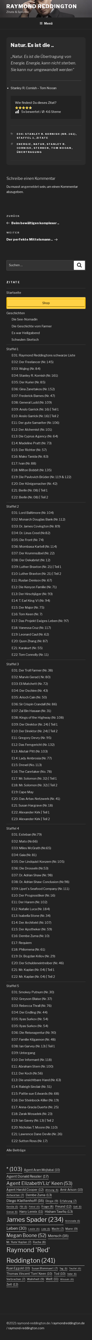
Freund (63, 1206)
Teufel (75, 1268)
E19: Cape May (23, 792)
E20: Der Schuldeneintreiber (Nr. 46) (38, 963)
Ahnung (51, 1190)
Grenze (12, 1212)
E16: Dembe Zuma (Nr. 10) (30, 936)
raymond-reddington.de (33, 1323)
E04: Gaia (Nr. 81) (24, 855)
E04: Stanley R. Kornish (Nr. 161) (46, 133)
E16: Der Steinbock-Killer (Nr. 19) (35, 1100)
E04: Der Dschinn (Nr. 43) (30, 691)
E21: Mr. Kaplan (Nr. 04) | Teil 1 (33, 970)
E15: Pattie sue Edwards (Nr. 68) (35, 1094)
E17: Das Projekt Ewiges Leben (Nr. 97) (40, 621)
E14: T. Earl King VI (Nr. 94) (31, 601)
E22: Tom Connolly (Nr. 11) (30, 655)
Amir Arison (71, 1189)
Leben (16, 1228)
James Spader (35, 1219)
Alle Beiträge (16, 1150)
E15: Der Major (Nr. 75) (28, 607)
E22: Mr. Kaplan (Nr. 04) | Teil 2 (33, 977)
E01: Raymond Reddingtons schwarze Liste (43, 355)
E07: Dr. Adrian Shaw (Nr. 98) (32, 875)
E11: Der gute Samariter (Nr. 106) (35, 423)
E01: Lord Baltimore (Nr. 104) (33, 513)
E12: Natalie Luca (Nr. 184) (31, 909)
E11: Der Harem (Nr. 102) (29, 902)
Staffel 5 (12, 986)
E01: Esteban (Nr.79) (27, 834)
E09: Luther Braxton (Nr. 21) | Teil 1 (36, 567)
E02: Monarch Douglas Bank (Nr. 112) (38, 519)
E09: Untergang (23, 1053)
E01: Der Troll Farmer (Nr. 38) (32, 670)
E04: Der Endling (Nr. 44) (29, 1012)
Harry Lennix (31, 1211)
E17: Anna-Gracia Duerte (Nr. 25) (35, 1107)
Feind (34, 1206)
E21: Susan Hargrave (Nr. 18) (32, 805)
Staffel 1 (25, 137)
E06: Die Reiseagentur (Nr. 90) (34, 1033)
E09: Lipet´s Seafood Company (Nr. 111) (40, 889)
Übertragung (29, 152)
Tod (59, 1273)
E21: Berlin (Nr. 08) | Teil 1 (30, 490)
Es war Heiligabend (26, 333)
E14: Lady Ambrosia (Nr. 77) (32, 758)
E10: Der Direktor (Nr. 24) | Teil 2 (35, 731)
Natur (39, 144)
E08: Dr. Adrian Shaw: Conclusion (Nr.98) (40, 882)
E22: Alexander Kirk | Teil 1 (31, 812)
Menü (48, 23)
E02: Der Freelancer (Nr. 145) (32, 362)
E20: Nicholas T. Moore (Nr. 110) (35, 1127)
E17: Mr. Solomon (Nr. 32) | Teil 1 (34, 778)
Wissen (67, 1279)
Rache (39, 1242)
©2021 (11, 1323)
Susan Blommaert (45, 1268)
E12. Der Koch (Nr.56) (27, 1073)
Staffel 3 (12, 664)
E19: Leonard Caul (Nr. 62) (30, 634)
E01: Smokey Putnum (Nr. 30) (33, 992)
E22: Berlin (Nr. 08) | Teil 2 (30, 497)
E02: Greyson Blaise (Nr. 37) (32, 999)
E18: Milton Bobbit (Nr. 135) (32, 470)
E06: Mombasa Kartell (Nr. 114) (34, 547)
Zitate (42, 137)
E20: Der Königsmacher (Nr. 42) (34, 484)
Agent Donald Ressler (27, 1176)
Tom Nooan (61, 147)
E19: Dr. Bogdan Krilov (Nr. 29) (33, 956)
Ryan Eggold (18, 1268)
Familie (12, 1206)
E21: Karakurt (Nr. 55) (27, 648)
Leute (34, 1228)
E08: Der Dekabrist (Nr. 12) (31, 560)
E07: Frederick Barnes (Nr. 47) (33, 396)
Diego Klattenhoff (25, 1201)
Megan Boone (26, 1235)
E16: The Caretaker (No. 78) (32, 772)
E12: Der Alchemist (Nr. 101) (32, 430)
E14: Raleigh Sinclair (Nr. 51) (32, 1087)
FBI (23, 1206)
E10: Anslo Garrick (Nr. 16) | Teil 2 (35, 416)
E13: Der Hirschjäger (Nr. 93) (32, 594)
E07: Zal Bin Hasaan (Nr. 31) (31, 711)
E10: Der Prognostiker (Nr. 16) (33, 895)
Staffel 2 (12, 506)
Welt (52, 1279)
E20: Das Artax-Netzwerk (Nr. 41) (36, 799)
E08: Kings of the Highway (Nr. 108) (38, 718)
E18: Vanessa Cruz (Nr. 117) (31, 628)
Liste (45, 1229)
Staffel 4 (12, 828)
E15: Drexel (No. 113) (27, 765)
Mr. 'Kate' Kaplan (18, 1242)
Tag (63, 1268)
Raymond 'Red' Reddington (30, 1255)
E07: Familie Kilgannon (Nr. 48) (34, 1040)
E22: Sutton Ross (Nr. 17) (29, 1141)
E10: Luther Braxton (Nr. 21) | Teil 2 (36, 574)
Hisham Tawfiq (59, 1212)
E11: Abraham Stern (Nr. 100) (32, 1066)
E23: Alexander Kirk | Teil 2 (31, 819)
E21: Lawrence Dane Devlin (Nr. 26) (37, 1134)
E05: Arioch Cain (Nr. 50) (29, 697)
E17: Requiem (22, 943)
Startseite (13, 293)
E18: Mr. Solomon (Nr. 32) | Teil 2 (34, 785)
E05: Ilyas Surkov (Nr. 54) (30, 1019)
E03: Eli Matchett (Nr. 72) (30, 684)
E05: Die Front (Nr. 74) (28, 540)
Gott (77, 1206)
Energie (24, 144)
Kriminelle (72, 1221)
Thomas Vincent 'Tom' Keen (29, 1273)
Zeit (12, 1284)
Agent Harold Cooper (25, 1190)
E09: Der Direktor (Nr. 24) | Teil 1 (35, 724)
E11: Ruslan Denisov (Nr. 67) (32, 580)
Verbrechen (15, 1279)
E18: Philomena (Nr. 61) (28, 949)
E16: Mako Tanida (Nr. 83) (30, 457)
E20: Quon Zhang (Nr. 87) (30, 641)
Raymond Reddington (41, 6)
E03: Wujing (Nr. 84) (26, 369)
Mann (71, 1228)
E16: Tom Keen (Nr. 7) (27, 614)
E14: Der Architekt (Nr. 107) (31, 923)
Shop (46, 303)
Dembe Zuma (39, 1195)
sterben (41, 147)
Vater (72, 1274)
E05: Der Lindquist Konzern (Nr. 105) (38, 862)
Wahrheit (35, 1279)
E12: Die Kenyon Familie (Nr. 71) (34, 587)
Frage (47, 1206)
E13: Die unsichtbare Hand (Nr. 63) (36, 1080)
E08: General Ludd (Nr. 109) (32, 402)
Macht (58, 1228)
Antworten (15, 1195)
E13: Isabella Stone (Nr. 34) (31, 916)
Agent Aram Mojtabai (42, 1170)
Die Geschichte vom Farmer (32, 326)
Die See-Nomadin (24, 319)
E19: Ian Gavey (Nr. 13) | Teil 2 (33, 1120)
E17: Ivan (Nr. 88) (24, 463)
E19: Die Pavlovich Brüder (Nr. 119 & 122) (41, 477)
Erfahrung (68, 1201)
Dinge (52, 1201)
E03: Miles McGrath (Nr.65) (31, 848)
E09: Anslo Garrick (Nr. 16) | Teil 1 (35, 409)
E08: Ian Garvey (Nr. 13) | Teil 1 (33, 1046)
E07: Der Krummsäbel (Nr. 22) (33, 553)
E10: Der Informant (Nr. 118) (32, 1060)
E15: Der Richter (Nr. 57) (29, 450)
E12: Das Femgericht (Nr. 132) (33, 745)
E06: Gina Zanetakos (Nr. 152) (33, 389)
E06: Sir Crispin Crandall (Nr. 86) (34, 704)
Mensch (58, 1236)
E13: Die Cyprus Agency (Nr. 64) (35, 436)
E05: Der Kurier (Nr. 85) (28, 382)
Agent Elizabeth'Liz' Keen (39, 1183)
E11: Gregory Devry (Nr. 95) (31, 738)
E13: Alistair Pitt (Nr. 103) (30, 751)
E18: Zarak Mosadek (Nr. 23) (32, 1114)
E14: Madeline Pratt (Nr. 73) (32, 443)
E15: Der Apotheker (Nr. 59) (32, 929)
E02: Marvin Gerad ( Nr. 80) (31, 677)
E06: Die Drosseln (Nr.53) (30, 868)
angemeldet (30, 187)
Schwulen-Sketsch (25, 340)
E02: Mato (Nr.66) (25, 841)
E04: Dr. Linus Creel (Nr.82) (31, 533)
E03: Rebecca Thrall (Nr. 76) (32, 1006)
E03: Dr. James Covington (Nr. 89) (36, 526)
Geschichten (15, 313)
